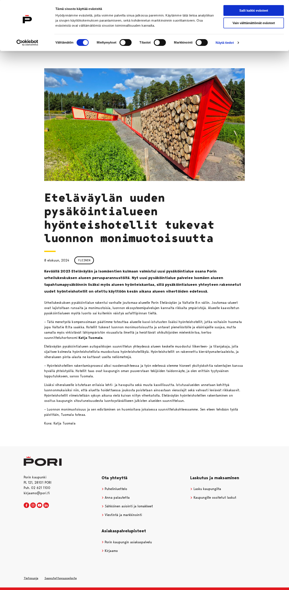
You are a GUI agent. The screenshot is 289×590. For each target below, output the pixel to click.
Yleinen (84, 260)
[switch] (126, 42)
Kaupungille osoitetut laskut (214, 498)
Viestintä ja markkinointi (123, 515)
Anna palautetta (117, 498)
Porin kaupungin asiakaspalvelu (128, 542)
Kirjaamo (111, 551)
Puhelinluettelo (115, 489)
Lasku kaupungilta (207, 489)
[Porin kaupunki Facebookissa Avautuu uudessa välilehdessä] (26, 505)
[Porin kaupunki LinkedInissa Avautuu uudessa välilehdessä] (46, 505)
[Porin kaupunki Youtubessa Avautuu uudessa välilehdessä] (39, 505)
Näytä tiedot (225, 42)
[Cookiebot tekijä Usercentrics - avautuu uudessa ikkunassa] (27, 43)
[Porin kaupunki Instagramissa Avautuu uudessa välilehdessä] (33, 505)
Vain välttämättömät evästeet (254, 23)
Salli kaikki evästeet (253, 10)
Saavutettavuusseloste (60, 578)
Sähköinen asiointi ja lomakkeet (128, 506)
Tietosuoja (31, 578)
